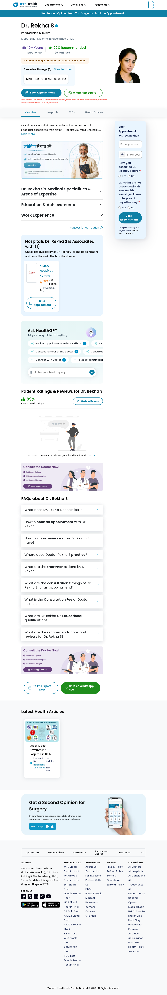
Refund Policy (115, 871)
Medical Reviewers (91, 900)
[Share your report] (31, 372)
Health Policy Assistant (136, 949)
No (133, 176)
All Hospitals (135, 871)
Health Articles (94, 112)
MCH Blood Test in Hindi (71, 878)
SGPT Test (70, 933)
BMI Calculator (137, 911)
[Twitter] (29, 896)
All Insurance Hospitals (135, 940)
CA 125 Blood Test (72, 918)
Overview (30, 112)
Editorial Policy (115, 884)
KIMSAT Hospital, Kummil (46, 271)
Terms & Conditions (113, 878)
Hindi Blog (134, 920)
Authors (90, 907)
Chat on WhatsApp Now (81, 687)
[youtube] (48, 896)
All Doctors (134, 866)
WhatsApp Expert (84, 92)
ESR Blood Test (70, 887)
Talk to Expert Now (42, 687)
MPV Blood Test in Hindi (71, 869)
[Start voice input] (92, 372)
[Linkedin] (36, 896)
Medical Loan (136, 907)
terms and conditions (128, 232)
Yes (124, 176)
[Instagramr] (42, 896)
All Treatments (135, 882)
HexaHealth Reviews (135, 927)
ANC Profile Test (70, 940)
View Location (63, 69)
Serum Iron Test (70, 949)
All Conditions (136, 875)
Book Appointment (42, 303)
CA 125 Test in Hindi (72, 927)
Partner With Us (93, 882)
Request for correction (84, 228)
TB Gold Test (72, 911)
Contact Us (92, 871)
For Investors (93, 875)
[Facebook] (23, 896)
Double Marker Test (72, 896)
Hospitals (52, 112)
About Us (91, 866)
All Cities (133, 933)
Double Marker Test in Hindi (72, 962)
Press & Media (93, 893)
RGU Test (69, 956)
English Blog (135, 915)
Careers (90, 911)
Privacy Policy (115, 866)
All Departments (136, 891)
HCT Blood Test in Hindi (71, 904)
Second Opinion (133, 900)
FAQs (72, 112)
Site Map (90, 915)
